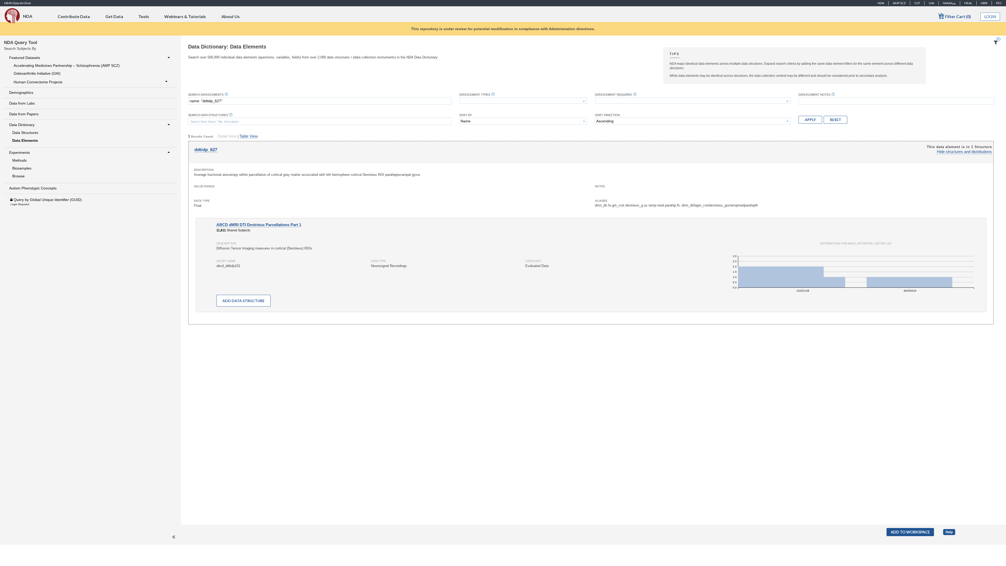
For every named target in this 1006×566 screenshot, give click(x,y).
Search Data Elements (205, 94)
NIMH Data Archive (17, 3)
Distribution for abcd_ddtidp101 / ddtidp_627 (856, 243)
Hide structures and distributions (964, 152)
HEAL (968, 3)
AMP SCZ (899, 3)
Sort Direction (607, 115)
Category (533, 261)
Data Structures (25, 132)
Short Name (226, 261)
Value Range (204, 186)
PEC (999, 3)
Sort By (465, 115)
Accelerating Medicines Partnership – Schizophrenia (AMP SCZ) (67, 65)
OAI (931, 3)
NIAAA (949, 3)
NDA (881, 3)
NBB (984, 3)
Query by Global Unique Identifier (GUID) (47, 200)
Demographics (21, 92)
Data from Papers (24, 114)
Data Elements (25, 140)
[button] (810, 120)
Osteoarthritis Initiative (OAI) (37, 73)
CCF (917, 3)
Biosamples (21, 168)
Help (949, 532)
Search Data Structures (208, 115)
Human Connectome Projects (38, 82)
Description (204, 169)
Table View (248, 136)
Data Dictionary (22, 125)
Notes (600, 186)
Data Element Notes (814, 94)
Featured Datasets (24, 58)
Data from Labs (22, 103)
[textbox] (320, 101)
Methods (19, 160)
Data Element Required (613, 94)
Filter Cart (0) (957, 16)
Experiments (19, 152)
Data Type (202, 200)
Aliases (601, 200)
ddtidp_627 (205, 149)
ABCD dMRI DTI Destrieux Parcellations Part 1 (258, 225)
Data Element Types (474, 94)
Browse (18, 176)
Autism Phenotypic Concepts (33, 188)
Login (990, 16)
